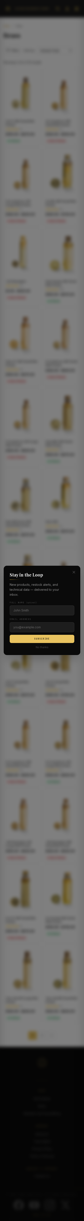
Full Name (23, 603)
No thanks (42, 647)
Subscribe (42, 638)
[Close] (74, 572)
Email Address (20, 619)
